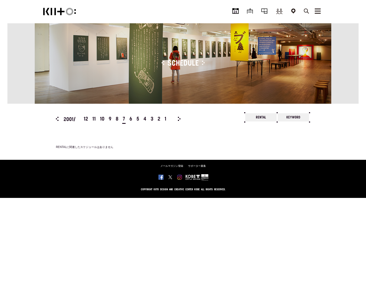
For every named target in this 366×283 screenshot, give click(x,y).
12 (86, 119)
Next (179, 119)
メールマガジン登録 (171, 165)
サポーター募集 (197, 165)
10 (102, 119)
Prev (57, 119)
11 (94, 119)
